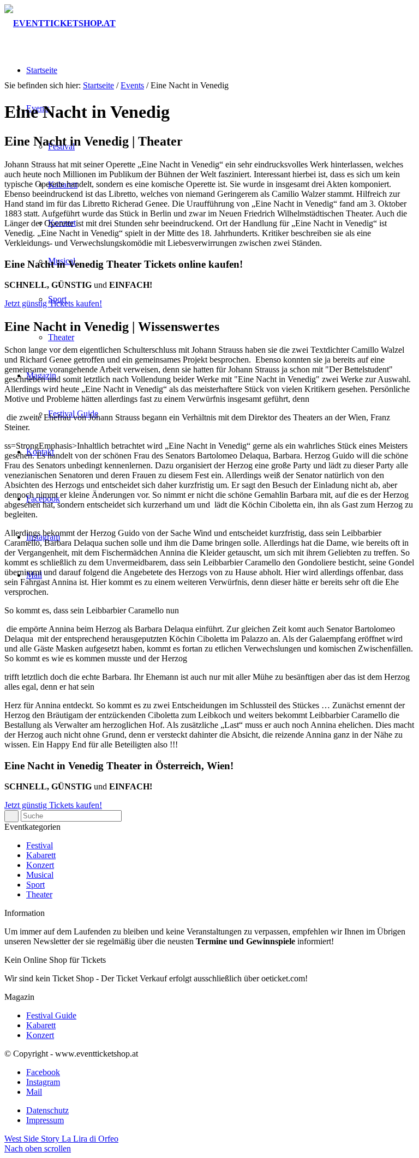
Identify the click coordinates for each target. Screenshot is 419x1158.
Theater (39, 894)
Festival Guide (51, 1015)
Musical (39, 874)
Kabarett (41, 855)
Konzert (40, 865)
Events (132, 85)
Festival (39, 845)
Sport (35, 884)
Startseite (98, 85)
